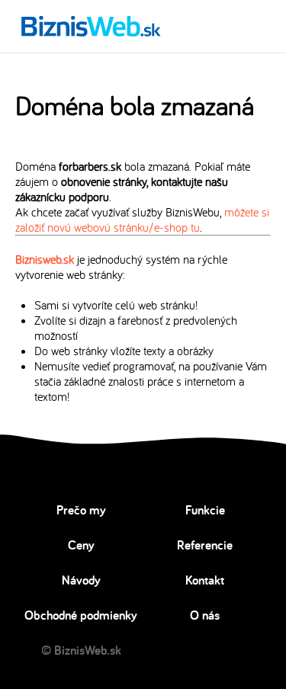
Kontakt (204, 580)
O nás (205, 615)
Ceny (81, 545)
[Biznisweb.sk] (91, 26)
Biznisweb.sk (44, 259)
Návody (81, 580)
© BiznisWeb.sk (81, 650)
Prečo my (81, 510)
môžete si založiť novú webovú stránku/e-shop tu (142, 219)
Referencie (205, 545)
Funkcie (205, 510)
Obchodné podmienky (80, 615)
